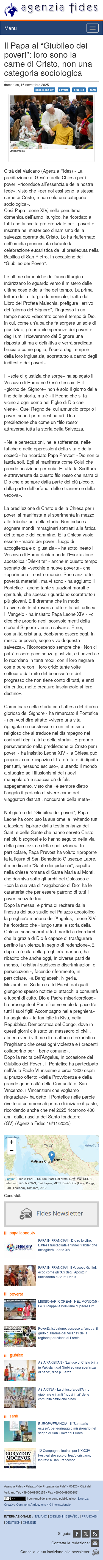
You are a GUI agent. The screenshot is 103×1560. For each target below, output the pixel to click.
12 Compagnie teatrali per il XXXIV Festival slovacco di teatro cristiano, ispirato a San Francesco (64, 1455)
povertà (63, 90)
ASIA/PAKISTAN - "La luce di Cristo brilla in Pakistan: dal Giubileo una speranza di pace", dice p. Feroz (68, 1367)
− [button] (11, 1150)
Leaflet (10, 1178)
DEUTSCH (13, 1522)
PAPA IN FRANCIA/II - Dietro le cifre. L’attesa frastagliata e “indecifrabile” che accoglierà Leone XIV (67, 1245)
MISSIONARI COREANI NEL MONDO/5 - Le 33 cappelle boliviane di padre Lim (68, 1303)
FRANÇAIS (89, 1516)
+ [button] (11, 1142)
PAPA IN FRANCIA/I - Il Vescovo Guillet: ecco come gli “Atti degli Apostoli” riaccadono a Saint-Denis (67, 1272)
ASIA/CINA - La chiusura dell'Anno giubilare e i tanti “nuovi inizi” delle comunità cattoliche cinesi (64, 1394)
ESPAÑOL (72, 1516)
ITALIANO (40, 1516)
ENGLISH (56, 1516)
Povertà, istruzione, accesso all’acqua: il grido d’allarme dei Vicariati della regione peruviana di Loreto (68, 1333)
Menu (10, 27)
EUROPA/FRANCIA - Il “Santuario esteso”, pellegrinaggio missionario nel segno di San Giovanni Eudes (67, 1428)
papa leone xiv (44, 90)
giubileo (79, 90)
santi (93, 90)
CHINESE (29, 1522)
